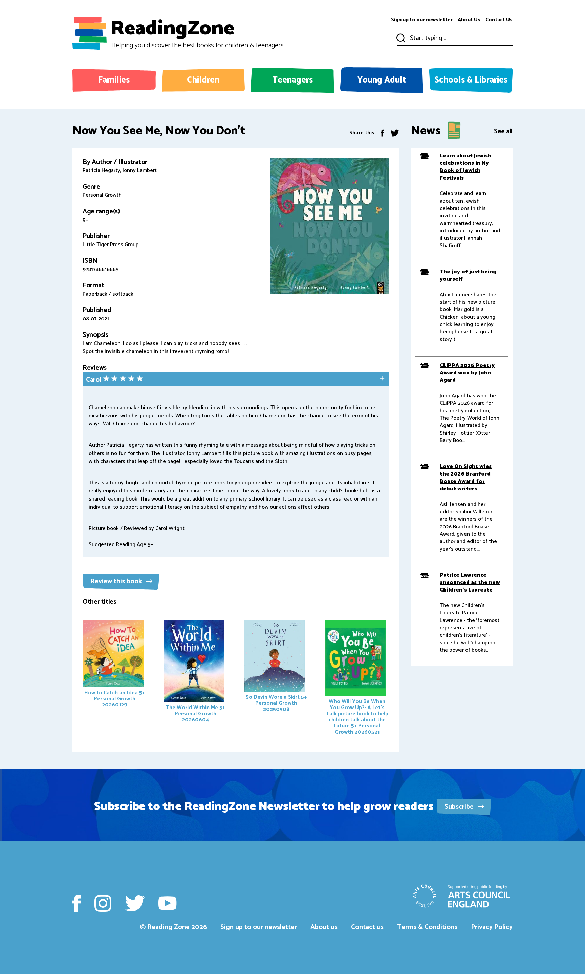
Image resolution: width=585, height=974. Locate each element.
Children (203, 80)
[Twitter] (394, 132)
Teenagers (292, 80)
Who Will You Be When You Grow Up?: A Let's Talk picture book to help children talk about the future (357, 717)
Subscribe (460, 806)
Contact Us (499, 20)
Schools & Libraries (470, 80)
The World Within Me (195, 713)
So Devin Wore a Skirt (276, 703)
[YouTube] (167, 903)
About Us (469, 20)
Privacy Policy (492, 927)
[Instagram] (102, 903)
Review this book (117, 581)
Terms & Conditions (427, 927)
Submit (400, 38)
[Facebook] (382, 132)
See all (503, 131)
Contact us (367, 927)
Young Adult (381, 80)
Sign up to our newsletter (422, 20)
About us (324, 927)
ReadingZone (197, 33)
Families (114, 80)
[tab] (236, 379)
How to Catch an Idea (114, 699)
